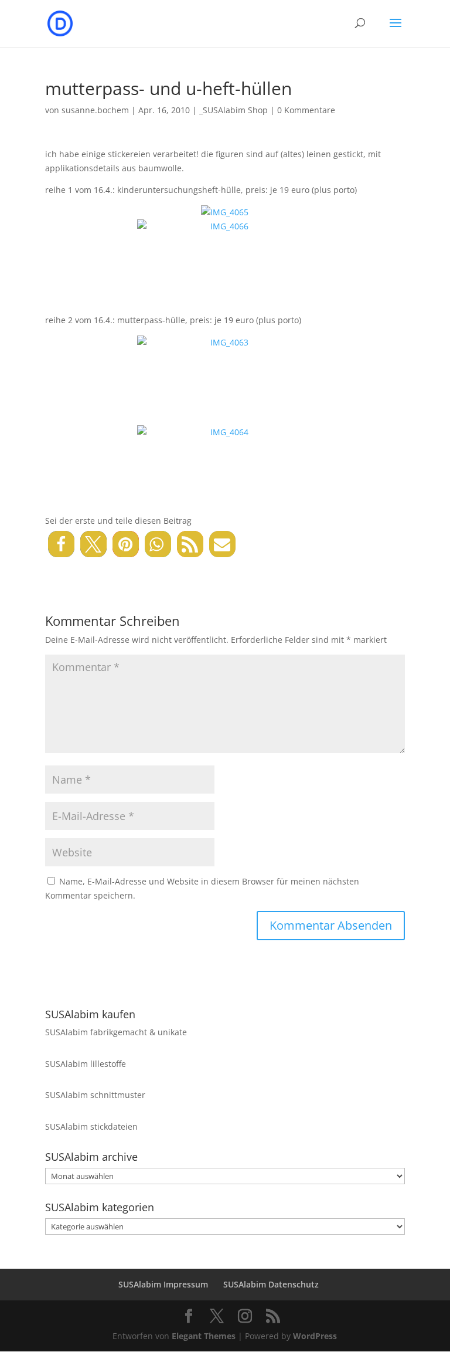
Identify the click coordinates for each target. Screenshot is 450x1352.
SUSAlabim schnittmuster (95, 1094)
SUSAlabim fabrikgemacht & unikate (116, 1032)
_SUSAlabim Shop (233, 110)
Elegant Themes (204, 1335)
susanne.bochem (95, 110)
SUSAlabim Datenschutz (271, 1284)
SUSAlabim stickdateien (91, 1126)
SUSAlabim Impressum (163, 1284)
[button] (61, 544)
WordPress (315, 1335)
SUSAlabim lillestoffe (85, 1063)
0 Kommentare (306, 110)
